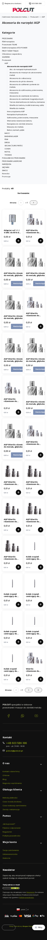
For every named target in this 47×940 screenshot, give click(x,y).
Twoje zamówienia (11, 850)
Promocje (6, 176)
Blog (4, 779)
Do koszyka (18, 240)
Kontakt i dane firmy (11, 771)
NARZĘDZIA (6, 164)
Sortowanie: (23, 193)
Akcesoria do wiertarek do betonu (24, 96)
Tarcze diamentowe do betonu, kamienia (27, 102)
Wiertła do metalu (17, 108)
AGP (43, 17)
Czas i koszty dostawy (12, 801)
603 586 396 (37, 3)
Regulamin (7, 832)
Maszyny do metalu (15, 127)
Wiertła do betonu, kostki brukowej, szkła (27, 105)
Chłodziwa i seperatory (12, 54)
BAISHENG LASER (11, 136)
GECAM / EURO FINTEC (14, 145)
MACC (7, 133)
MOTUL (7, 152)
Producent (34, 17)
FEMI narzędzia (8, 41)
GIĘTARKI (5, 167)
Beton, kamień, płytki (15, 130)
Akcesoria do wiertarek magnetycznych (26, 99)
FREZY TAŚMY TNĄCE (10, 51)
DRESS (7, 142)
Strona (13, 202)
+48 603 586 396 (16, 743)
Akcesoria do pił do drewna (21, 81)
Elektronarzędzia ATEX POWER (14, 48)
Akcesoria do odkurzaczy (20, 78)
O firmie (6, 775)
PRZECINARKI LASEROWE (12, 161)
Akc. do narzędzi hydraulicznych (23, 69)
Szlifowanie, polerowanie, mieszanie (22, 117)
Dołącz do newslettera (15, 888)
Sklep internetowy (22, 926)
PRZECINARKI (7, 38)
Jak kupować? (9, 824)
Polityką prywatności (26, 897)
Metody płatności (10, 798)
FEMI (6, 139)
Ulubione (6, 858)
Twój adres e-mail (11, 885)
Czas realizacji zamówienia (14, 805)
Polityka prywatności (11, 836)
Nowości (5, 173)
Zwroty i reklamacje (11, 809)
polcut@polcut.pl (14, 751)
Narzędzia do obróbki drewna (20, 124)
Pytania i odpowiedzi (11, 828)
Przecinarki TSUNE (9, 44)
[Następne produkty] (29, 690)
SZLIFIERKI (6, 57)
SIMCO (5, 170)
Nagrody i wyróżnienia (12, 783)
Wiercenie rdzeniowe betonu (19, 121)
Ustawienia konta (10, 854)
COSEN (7, 149)
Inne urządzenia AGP (16, 111)
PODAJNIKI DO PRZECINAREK (13, 158)
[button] (22, 764)
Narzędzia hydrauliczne (17, 114)
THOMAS (8, 155)
